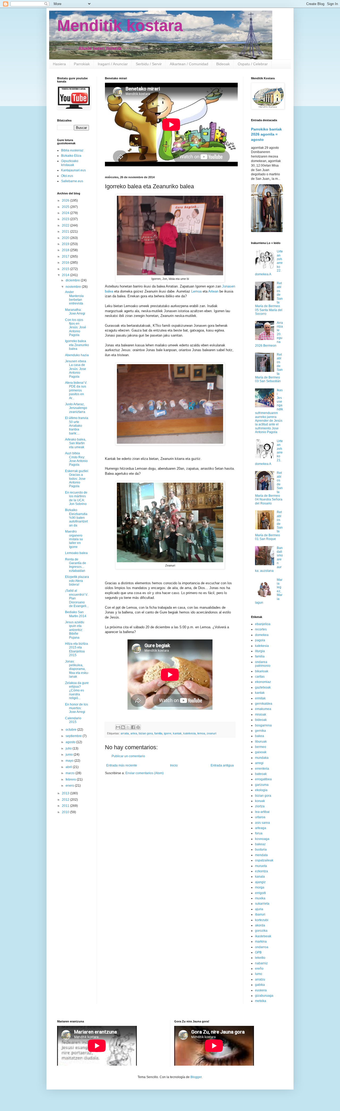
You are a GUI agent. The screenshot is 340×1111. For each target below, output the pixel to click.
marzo (70, 773)
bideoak (261, 720)
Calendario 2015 (73, 720)
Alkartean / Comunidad (189, 64)
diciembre (73, 280)
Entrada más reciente (121, 765)
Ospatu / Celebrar (253, 64)
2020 (66, 238)
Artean (213, 291)
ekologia (261, 790)
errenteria (262, 768)
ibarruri (260, 914)
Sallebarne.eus (72, 181)
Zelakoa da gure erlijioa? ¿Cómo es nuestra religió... (77, 690)
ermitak (260, 698)
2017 (66, 256)
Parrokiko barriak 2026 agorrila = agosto (266, 134)
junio (70, 754)
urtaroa (260, 817)
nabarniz (261, 963)
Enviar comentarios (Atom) (144, 773)
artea (133, 733)
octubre (71, 729)
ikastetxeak (263, 936)
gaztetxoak (263, 687)
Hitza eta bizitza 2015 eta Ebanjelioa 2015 (76, 649)
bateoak (261, 774)
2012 (66, 799)
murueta (261, 866)
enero (70, 785)
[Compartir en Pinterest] (138, 727)
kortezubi (261, 920)
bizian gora (146, 733)
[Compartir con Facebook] (133, 727)
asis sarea (262, 823)
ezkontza (261, 871)
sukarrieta (262, 903)
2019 (66, 244)
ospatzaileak (264, 860)
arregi (259, 763)
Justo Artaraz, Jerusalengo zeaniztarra (76, 408)
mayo (70, 761)
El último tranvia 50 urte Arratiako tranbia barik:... (76, 425)
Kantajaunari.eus (73, 170)
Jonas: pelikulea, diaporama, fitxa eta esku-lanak (77, 669)
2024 (66, 213)
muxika (260, 898)
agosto (71, 742)
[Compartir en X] (128, 727)
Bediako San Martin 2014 (75, 614)
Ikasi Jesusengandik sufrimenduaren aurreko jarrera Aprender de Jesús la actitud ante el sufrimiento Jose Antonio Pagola (269, 411)
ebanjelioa (262, 624)
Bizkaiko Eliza (71, 156)
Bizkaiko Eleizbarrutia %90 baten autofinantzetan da (76, 517)
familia (158, 733)
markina (261, 941)
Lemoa (196, 291)
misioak (260, 714)
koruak (260, 801)
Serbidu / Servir (149, 64)
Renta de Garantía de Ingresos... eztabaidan (75, 565)
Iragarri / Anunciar (113, 64)
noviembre (74, 287)
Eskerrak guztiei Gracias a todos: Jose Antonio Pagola (76, 478)
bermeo (260, 747)
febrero (71, 779)
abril (69, 767)
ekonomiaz (263, 682)
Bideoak (223, 64)
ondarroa (261, 947)
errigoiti (260, 893)
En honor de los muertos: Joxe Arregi (76, 708)
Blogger (196, 1077)
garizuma (262, 785)
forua (258, 833)
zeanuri (211, 733)
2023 (66, 219)
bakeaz (260, 844)
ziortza (260, 806)
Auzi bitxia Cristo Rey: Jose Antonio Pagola (76, 459)
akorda (260, 925)
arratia (125, 733)
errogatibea (263, 779)
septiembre (74, 736)
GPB (258, 952)
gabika (260, 985)
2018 (66, 250)
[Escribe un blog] (123, 727)
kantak (177, 733)
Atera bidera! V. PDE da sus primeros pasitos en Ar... (76, 390)
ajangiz (260, 882)
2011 (66, 806)
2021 (66, 231)
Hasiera (59, 64)
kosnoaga (262, 839)
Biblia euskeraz (72, 150)
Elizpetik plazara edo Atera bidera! (77, 580)
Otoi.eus (67, 176)
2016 (66, 262)
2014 (66, 275)
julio (69, 748)
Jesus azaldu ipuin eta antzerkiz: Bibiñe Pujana (74, 629)
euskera (261, 990)
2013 (66, 793)
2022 (66, 225)
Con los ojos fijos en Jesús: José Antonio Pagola (75, 327)
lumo (258, 974)
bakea (259, 736)
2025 (66, 207)
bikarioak (261, 671)
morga (259, 887)
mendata (261, 855)
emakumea (263, 709)
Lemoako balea (76, 553)
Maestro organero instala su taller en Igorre (74, 539)
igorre (167, 733)
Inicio (174, 765)
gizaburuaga (264, 995)
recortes (261, 629)
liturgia (260, 651)
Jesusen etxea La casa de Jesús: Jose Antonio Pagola (75, 368)
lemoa (201, 733)
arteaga (260, 828)
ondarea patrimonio (262, 664)
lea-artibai (262, 812)
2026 (66, 200)
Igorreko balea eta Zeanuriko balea (77, 345)
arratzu (260, 979)
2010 (66, 812)
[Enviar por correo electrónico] (118, 727)
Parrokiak (82, 64)
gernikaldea (263, 703)
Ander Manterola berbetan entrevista (74, 297)
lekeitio (260, 958)
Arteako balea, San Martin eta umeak (75, 443)
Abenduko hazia (77, 355)
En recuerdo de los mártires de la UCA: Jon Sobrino (76, 498)
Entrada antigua (222, 765)
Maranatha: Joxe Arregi (75, 311)
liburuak (261, 741)
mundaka (262, 758)
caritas (260, 676)
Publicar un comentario (128, 756)
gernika (260, 731)
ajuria (259, 909)
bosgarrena (263, 725)
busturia (261, 849)
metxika (260, 1001)
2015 (66, 269)
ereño (259, 968)
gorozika (261, 931)
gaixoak (260, 752)
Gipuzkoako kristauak (69, 163)
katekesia (189, 733)
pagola (260, 640)
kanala (260, 876)
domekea (262, 635)
